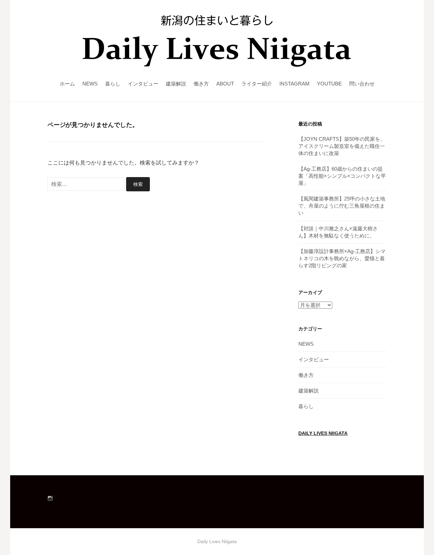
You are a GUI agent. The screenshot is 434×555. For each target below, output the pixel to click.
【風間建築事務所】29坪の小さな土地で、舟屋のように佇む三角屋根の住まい (341, 206)
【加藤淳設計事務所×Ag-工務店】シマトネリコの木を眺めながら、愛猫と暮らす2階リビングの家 (342, 258)
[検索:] (86, 184)
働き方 (201, 84)
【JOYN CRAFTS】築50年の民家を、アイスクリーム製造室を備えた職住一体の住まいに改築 (341, 146)
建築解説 (176, 84)
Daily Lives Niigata (323, 433)
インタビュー (143, 84)
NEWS (90, 84)
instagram (294, 84)
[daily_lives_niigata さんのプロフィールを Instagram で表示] (50, 498)
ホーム (67, 84)
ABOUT (225, 84)
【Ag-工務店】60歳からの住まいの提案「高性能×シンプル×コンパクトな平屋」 (342, 176)
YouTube (329, 84)
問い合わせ (362, 84)
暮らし (112, 84)
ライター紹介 (256, 84)
